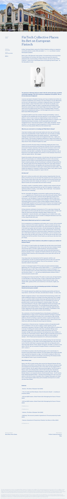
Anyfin (33, 272)
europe (6, 37)
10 (29, 347)
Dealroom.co (26, 406)
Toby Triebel (47, 50)
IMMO (58, 269)
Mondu (50, 267)
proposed (24, 195)
